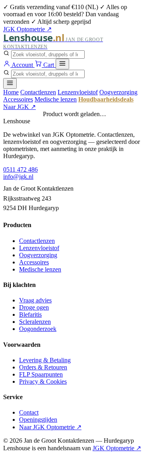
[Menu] (62, 64)
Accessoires (18, 99)
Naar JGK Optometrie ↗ (50, 427)
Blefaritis (30, 314)
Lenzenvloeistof (78, 92)
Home (11, 92)
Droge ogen (34, 307)
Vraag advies (35, 300)
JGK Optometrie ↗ (27, 29)
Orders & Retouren (43, 367)
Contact (29, 412)
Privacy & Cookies (43, 381)
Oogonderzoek (37, 328)
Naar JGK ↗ (19, 106)
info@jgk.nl (18, 176)
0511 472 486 (20, 169)
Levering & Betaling (45, 360)
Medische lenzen (56, 99)
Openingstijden (38, 419)
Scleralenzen (35, 321)
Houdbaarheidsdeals (106, 99)
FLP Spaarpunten (41, 374)
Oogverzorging (118, 92)
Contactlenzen (38, 92)
